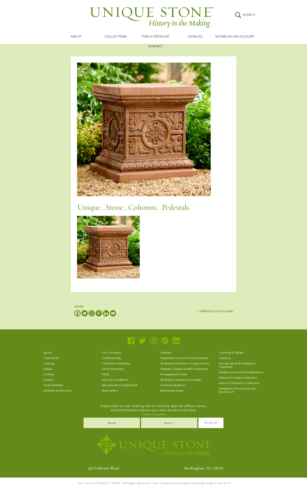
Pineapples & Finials (173, 374)
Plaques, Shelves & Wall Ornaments (184, 368)
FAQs (105, 374)
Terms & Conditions (115, 379)
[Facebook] (77, 313)
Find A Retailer (155, 36)
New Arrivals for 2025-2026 (119, 385)
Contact (155, 46)
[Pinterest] (99, 313)
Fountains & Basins (172, 385)
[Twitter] (84, 313)
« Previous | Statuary (215, 311)
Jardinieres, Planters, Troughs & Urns (184, 363)
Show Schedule (112, 368)
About (76, 36)
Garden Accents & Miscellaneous (241, 372)
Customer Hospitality (116, 363)
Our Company (111, 352)
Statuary (166, 352)
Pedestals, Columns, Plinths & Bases (184, 358)
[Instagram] (92, 313)
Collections (116, 36)
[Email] (113, 313)
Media (47, 368)
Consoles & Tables (231, 352)
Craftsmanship (111, 358)
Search (48, 379)
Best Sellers (110, 390)
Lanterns (225, 358)
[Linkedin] (106, 313)
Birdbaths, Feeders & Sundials (180, 379)
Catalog (195, 36)
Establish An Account (234, 36)
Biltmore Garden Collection (238, 377)
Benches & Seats (171, 390)
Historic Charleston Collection (240, 383)
